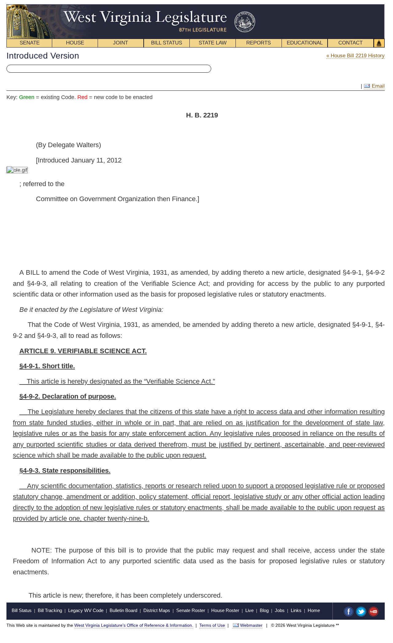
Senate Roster (190, 610)
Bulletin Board (123, 610)
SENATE (30, 43)
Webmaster (251, 625)
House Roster (225, 610)
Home (314, 610)
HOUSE (75, 43)
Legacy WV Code (85, 610)
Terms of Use (212, 625)
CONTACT (350, 43)
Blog (264, 610)
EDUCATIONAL (305, 43)
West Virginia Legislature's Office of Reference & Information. (133, 625)
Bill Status (22, 610)
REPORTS (258, 43)
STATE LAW (213, 43)
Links (296, 610)
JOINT (120, 43)
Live (249, 610)
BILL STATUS (166, 43)
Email (377, 86)
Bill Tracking (50, 610)
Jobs (280, 610)
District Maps (156, 610)
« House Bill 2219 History (355, 56)
